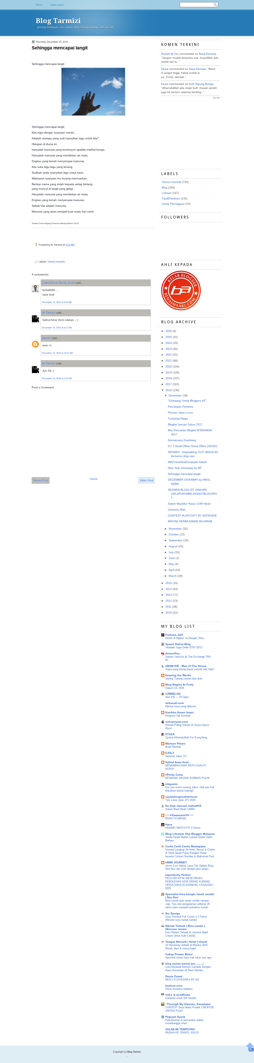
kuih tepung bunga (201, 84)
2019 (168, 372)
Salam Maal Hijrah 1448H (179, 809)
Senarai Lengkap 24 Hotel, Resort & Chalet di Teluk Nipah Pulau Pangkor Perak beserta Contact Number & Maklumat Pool (190, 853)
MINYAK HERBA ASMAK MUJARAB (190, 521)
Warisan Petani (175, 743)
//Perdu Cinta (174, 774)
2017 (168, 384)
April (171, 570)
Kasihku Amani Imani (179, 712)
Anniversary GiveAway (182, 440)
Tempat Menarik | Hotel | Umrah (186, 941)
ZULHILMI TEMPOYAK (180, 1029)
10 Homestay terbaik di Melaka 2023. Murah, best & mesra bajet (186, 947)
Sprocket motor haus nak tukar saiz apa (188, 957)
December (175, 395)
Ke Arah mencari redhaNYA (183, 805)
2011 (168, 606)
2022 (168, 354)
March (173, 575)
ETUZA (170, 734)
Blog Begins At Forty (179, 684)
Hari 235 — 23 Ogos (177, 697)
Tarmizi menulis (56, 261)
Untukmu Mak (176, 509)
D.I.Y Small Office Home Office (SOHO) (192, 446)
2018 (168, 378)
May (171, 564)
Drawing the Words (178, 675)
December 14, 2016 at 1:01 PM (57, 378)
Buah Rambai (173, 746)
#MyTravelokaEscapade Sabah (187, 462)
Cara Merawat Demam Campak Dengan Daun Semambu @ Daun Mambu (188, 968)
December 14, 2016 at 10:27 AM (57, 353)
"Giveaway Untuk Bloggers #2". (187, 400)
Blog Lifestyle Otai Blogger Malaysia (190, 833)
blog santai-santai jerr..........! (184, 963)
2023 (168, 348)
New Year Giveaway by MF (185, 468)
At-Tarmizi (48, 312)
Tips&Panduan (171, 198)
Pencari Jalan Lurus (180, 412)
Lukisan (166, 192)
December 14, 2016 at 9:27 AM (57, 327)
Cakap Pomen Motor (179, 954)
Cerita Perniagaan (173, 203)
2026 (168, 331)
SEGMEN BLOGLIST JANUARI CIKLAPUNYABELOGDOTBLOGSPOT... (192, 493)
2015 (168, 583)
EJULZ (169, 752)
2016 (168, 390)
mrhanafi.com (174, 703)
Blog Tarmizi (58, 21)
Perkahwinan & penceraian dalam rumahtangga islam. (184, 1022)
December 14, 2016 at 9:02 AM (57, 302)
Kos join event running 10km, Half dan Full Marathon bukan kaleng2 (189, 789)
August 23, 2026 (174, 687)
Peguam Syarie (175, 1016)
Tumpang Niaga (178, 418)
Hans (168, 824)
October (174, 534)
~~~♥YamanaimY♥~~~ (179, 815)
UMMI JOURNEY (176, 862)
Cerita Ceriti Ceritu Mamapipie (185, 846)
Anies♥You (172, 653)
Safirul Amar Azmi (177, 762)
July (171, 552)
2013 (168, 594)
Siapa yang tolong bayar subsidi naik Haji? (189, 669)
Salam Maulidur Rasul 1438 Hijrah (189, 503)
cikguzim (171, 784)
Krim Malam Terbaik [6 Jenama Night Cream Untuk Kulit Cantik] (186, 934)
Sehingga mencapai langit (60, 47)
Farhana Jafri (174, 634)
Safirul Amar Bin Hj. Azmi (58, 282)
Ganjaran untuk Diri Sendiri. (181, 998)
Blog (164, 187)
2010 (168, 612)
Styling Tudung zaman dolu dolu (183, 678)
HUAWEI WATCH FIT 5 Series (183, 827)
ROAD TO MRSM (175, 818)
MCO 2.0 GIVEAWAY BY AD (182, 979)
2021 (168, 360)
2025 (168, 337)
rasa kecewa (207, 53)
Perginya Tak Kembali (177, 715)
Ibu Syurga (172, 913)
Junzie (46, 338)
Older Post (146, 480)
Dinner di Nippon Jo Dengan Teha (184, 638)
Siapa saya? (57, 5)
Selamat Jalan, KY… (177, 756)
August (173, 546)
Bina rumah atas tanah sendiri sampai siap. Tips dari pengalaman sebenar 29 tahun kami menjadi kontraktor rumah (187, 904)
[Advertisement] (191, 130)
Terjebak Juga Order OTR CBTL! (184, 647)
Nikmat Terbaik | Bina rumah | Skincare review (185, 927)
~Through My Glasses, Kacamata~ (188, 1004)
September (176, 540)
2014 (168, 589)
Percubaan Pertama (180, 406)
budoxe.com (173, 985)
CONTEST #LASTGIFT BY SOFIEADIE (192, 515)
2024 (168, 343)
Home (39, 5)
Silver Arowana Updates (179, 988)
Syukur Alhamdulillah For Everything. (186, 737)
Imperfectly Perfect (178, 874)
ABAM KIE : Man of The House (185, 666)
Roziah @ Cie (169, 53)
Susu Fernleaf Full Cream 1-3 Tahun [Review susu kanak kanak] (186, 918)
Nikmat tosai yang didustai (180, 706)
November (175, 528)
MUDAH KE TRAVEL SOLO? (182, 1032)
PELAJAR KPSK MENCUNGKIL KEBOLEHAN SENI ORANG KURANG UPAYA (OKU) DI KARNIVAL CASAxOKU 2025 (189, 883)
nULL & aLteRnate (177, 994)
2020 (168, 366)
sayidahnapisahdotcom (181, 796)
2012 (168, 600)
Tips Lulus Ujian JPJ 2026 (180, 799)
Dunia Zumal (173, 976)
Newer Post (40, 480)
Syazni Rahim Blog (178, 644)
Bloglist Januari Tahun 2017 (185, 424)
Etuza (164, 68)
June (172, 558)
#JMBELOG (173, 693)
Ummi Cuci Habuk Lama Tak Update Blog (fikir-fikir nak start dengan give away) (189, 867)
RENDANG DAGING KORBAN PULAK (187, 777)
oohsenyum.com (176, 721)
